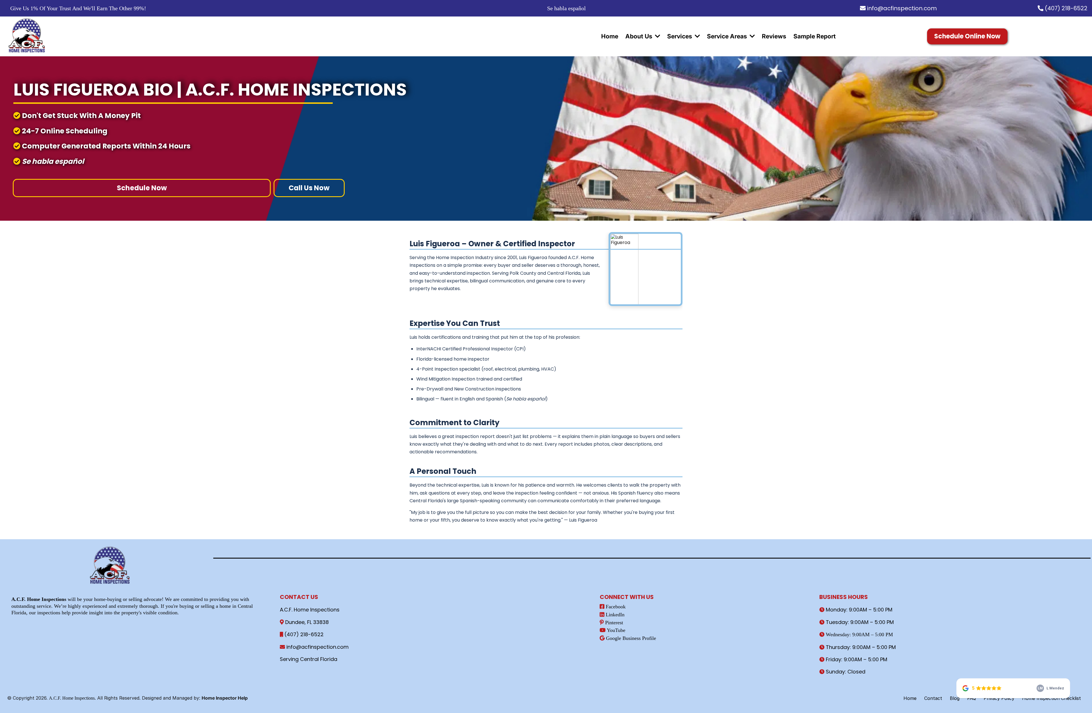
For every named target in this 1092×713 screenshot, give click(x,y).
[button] (657, 36)
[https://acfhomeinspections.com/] (27, 36)
